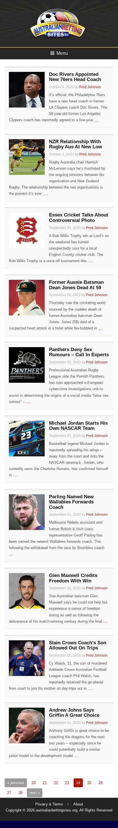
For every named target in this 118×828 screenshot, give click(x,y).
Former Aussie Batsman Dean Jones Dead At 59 (76, 285)
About (78, 804)
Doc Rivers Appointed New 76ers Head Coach (75, 77)
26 (101, 783)
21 (45, 783)
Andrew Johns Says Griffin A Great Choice (74, 712)
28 (20, 793)
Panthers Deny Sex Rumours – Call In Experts (79, 352)
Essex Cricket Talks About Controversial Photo (78, 217)
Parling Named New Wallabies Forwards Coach (71, 502)
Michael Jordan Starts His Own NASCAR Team (78, 425)
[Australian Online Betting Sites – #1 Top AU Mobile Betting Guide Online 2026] (56, 37)
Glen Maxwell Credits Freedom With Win (73, 578)
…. (97, 120)
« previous (15, 783)
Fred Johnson (90, 87)
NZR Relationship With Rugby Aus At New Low (75, 144)
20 (34, 783)
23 (67, 783)
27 (9, 793)
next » (35, 793)
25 (89, 783)
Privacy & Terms (49, 804)
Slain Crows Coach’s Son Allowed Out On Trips (77, 645)
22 (56, 783)
